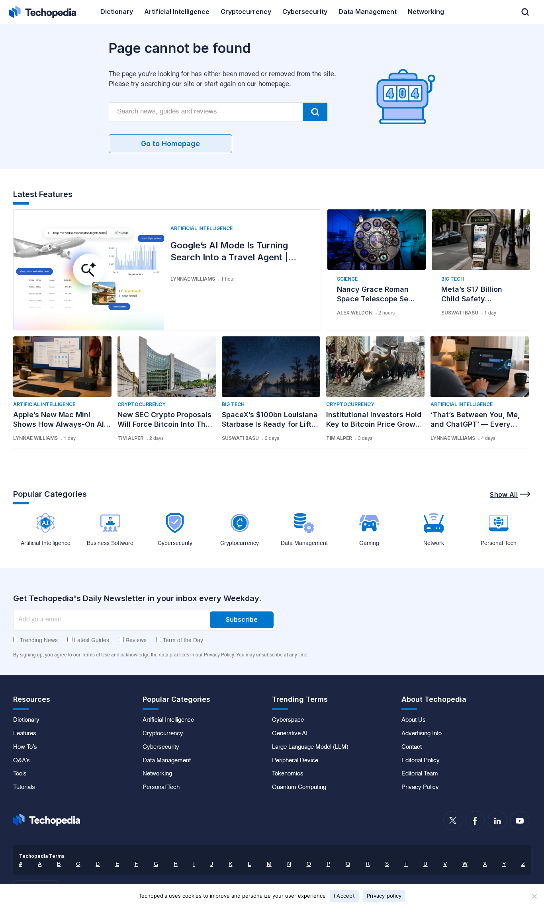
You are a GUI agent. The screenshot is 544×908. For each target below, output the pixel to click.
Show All (504, 494)
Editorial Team (419, 774)
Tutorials (24, 787)
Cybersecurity (161, 747)
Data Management (167, 761)
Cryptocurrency (141, 404)
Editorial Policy (420, 761)
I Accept (344, 895)
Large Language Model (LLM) (310, 747)
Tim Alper (130, 438)
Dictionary (26, 720)
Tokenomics (287, 774)
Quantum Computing (299, 787)
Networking (157, 774)
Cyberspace (288, 720)
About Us (413, 720)
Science (347, 279)
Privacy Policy (420, 787)
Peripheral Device (295, 761)
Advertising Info (421, 733)
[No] (534, 896)
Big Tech (452, 279)
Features (24, 733)
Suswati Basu (459, 313)
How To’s (25, 747)
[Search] (315, 112)
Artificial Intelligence (201, 228)
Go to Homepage (170, 143)
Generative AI (289, 733)
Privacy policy (384, 895)
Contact (411, 747)
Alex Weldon (354, 313)
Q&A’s (21, 761)
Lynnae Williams (192, 279)
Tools (20, 774)
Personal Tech (161, 787)
